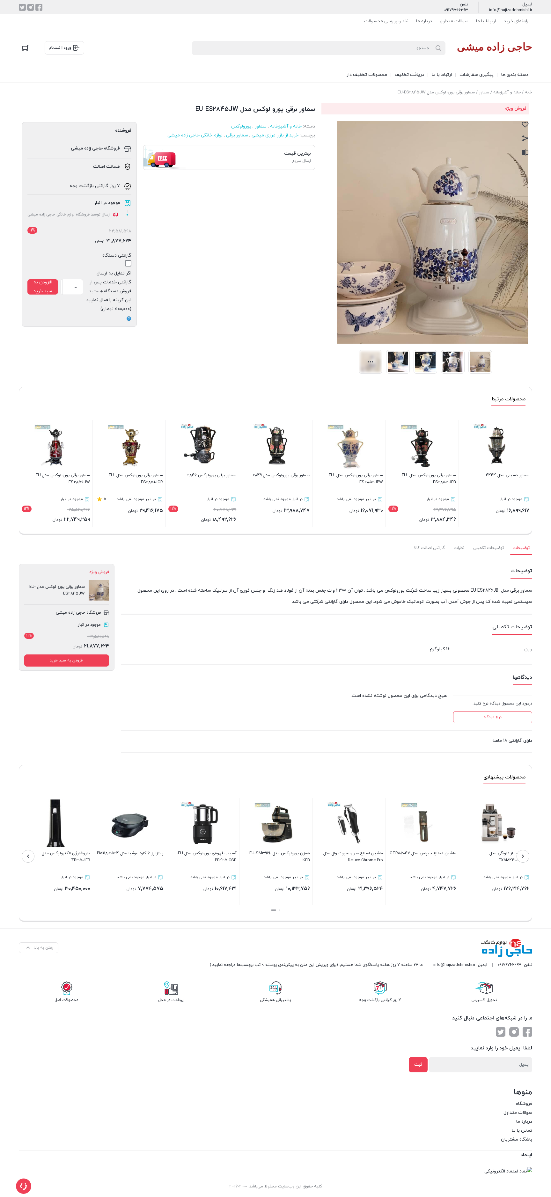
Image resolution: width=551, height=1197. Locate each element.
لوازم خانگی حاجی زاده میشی (195, 135)
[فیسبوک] (38, 7)
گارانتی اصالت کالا (429, 548)
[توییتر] (22, 7)
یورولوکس (241, 126)
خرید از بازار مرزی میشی (275, 135)
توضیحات (521, 548)
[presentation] (523, 856)
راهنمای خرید (516, 21)
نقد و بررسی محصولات (386, 21)
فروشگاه (524, 1104)
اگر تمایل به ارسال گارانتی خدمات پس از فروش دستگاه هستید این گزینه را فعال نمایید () (108, 291)
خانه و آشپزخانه (507, 92)
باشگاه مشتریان (516, 1139)
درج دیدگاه (493, 717)
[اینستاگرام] (30, 7)
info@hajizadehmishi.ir (510, 10)
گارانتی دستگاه (116, 255)
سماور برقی (237, 135)
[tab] (521, 548)
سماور (484, 92)
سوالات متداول (454, 21)
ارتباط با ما (486, 21)
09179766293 (456, 10)
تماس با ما (522, 1131)
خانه (528, 92)
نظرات (459, 548)
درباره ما (424, 21)
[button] (279, 910)
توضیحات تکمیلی (488, 548)
